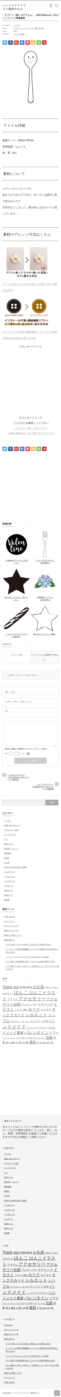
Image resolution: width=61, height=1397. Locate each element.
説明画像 (7, 853)
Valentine (26, 987)
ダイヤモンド (16, 1021)
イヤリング (45, 1004)
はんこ (21, 992)
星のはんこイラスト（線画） (44, 634)
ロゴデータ (8, 886)
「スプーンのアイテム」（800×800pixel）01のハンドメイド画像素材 (43, 786)
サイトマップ (9, 921)
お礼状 (38, 987)
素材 (32, 1042)
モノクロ (41, 1038)
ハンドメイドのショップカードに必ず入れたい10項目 (27, 957)
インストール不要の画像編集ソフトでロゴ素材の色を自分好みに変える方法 (29, 335)
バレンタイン (36, 1032)
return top (57, 1393)
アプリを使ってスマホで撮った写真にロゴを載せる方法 (29, 287)
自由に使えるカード (12, 825)
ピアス (54, 1032)
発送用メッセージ (11, 849)
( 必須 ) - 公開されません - (19, 702)
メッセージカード (26, 1037)
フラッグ (6, 1038)
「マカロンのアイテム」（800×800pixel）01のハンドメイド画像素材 (18, 777)
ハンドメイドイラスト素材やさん (26, 1393)
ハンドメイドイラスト (37, 1027)
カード (34, 1009)
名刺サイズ (8, 890)
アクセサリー (32, 998)
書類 (13, 1042)
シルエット (36, 1014)
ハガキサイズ (9, 872)
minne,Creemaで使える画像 (15, 867)
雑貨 (36, 28)
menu (59, 4)
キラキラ (46, 1009)
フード (31, 28)
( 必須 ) (10, 692)
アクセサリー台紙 (11, 830)
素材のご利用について (13, 935)
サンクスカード (10, 835)
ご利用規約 (18, 423)
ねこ (56, 987)
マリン (13, 1038)
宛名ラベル (8, 844)
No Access (8, 1325)
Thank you (10, 987)
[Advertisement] (30, 379)
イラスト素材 (21, 1010)
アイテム (17, 25)
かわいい (49, 987)
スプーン (17, 28)
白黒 (23, 1043)
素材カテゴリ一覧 (11, 930)
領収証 (6, 858)
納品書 (6, 900)
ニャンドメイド (31, 1021)
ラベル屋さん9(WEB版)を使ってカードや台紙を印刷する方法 (30, 961)
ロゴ (6, 839)
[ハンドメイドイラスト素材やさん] (14, 7)
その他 (6, 863)
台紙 (49, 1037)
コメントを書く (19, 34)
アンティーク (29, 1004)
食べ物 (41, 28)
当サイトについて (11, 926)
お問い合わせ (9, 917)
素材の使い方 (9, 940)
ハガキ (45, 1021)
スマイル (24, 28)
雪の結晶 (42, 1043)
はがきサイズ (7, 993)
